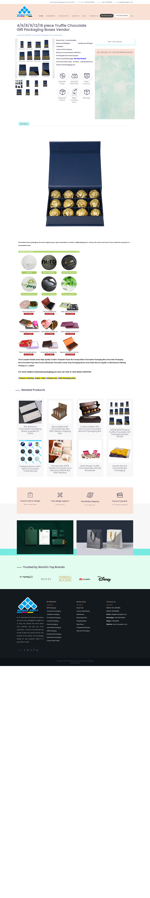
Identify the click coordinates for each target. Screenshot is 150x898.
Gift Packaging (51, 608)
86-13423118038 (112, 611)
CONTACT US (93, 16)
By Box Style (63, 16)
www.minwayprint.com (116, 624)
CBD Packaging (52, 631)
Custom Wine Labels (53, 640)
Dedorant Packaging (83, 631)
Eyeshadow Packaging (54, 637)
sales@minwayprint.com (126, 2)
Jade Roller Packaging (54, 627)
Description (24, 124)
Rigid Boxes (80, 624)
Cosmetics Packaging (54, 611)
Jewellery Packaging (53, 614)
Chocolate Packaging (40, 35)
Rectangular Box (82, 617)
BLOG (84, 16)
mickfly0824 (112, 621)
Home (41, 16)
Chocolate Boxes (56, 35)
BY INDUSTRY (50, 16)
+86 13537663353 (89, 2)
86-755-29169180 (113, 608)
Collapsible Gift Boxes (83, 627)
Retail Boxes (80, 614)
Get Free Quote (106, 16)
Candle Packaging (53, 621)
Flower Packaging (52, 624)
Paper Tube (80, 608)
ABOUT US (75, 16)
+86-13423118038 (107, 2)
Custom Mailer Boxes (83, 611)
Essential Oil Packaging (54, 634)
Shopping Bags (81, 621)
